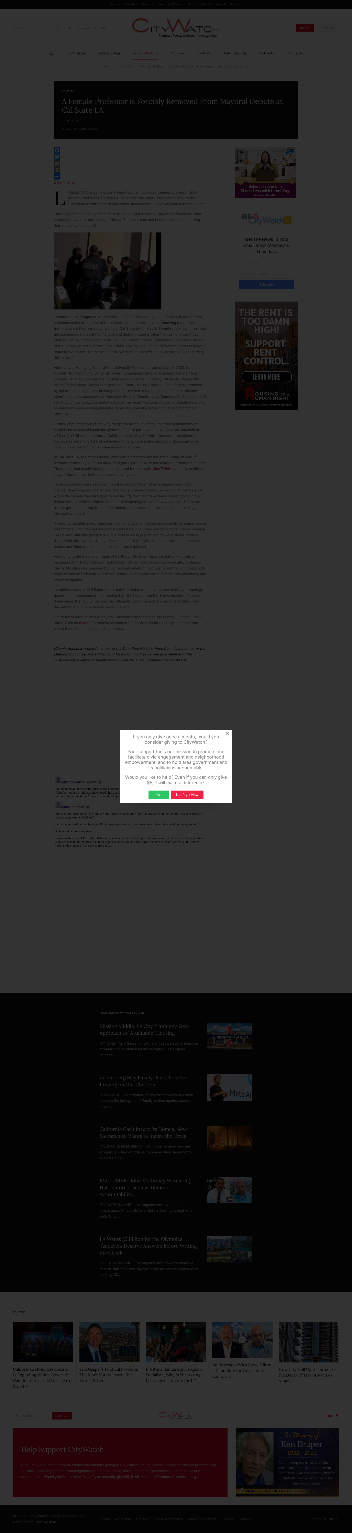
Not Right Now (187, 795)
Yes (158, 795)
